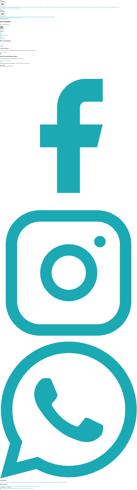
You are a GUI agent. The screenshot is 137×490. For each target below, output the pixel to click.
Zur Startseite (8, 60)
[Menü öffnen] (0, 9)
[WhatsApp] (68, 478)
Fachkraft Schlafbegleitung (107, 7)
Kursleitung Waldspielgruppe (39, 7)
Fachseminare (2, 17)
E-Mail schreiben (4, 52)
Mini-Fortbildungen (8, 17)
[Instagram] (68, 341)
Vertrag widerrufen (30, 488)
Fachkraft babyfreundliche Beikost (81, 7)
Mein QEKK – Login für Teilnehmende (19, 488)
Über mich (13, 17)
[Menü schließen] (3, 10)
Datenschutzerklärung (9, 488)
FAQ (16, 17)
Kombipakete (65, 482)
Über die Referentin (32, 486)
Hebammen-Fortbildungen (16, 486)
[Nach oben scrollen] (0, 489)
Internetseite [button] (2, 44)
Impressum (4, 488)
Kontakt (18, 17)
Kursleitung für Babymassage (59, 7)
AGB (1, 488)
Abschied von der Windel (58, 482)
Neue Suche (3, 60)
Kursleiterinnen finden (24, 486)
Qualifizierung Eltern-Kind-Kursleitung (14, 7)
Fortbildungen (3, 1)
